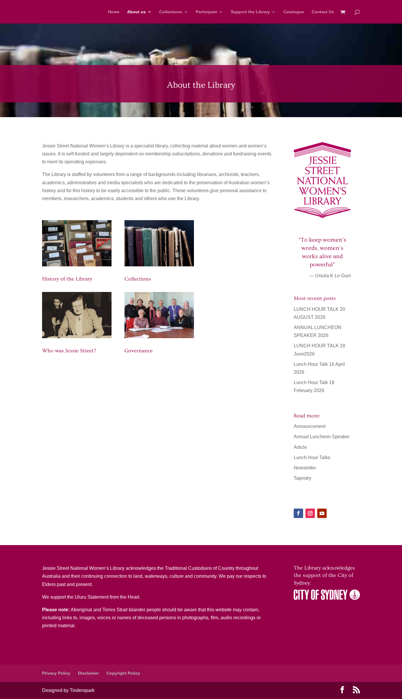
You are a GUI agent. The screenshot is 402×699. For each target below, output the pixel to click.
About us (136, 12)
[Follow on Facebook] (298, 513)
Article (300, 447)
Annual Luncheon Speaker (322, 436)
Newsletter (305, 467)
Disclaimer (88, 673)
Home (113, 12)
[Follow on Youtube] (322, 513)
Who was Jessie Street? (69, 351)
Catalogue (293, 12)
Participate (206, 12)
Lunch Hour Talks (312, 457)
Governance (138, 351)
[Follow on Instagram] (310, 513)
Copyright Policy (123, 673)
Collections (170, 12)
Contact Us (323, 12)
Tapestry (302, 478)
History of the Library (67, 279)
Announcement (309, 426)
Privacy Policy (56, 673)
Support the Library (250, 12)
